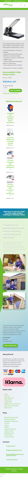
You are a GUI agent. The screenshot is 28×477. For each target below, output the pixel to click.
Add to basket (15, 90)
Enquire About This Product (10, 93)
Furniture (6, 423)
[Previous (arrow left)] (0, 476)
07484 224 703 (10, 446)
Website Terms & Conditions (12, 404)
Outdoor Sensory (9, 437)
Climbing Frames (9, 433)
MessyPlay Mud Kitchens (11, 417)
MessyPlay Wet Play (9, 419)
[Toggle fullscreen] (2, 474)
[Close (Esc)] (4, 474)
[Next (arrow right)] (2, 476)
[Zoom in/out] (0, 474)
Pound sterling (9, 86)
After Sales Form (8, 398)
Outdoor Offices (8, 431)
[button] (3, 16)
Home (6, 394)
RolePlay (6, 427)
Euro (6, 87)
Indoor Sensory (8, 435)
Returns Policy (8, 407)
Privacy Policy (8, 400)
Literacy (6, 425)
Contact (6, 396)
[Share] (3, 474)
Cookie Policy (8, 402)
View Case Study (10, 346)
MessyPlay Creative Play (11, 421)
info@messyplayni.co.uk (14, 450)
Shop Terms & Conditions (11, 406)
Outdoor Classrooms (10, 429)
